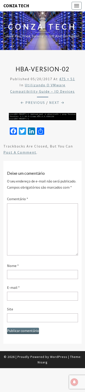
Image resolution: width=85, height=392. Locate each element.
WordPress (58, 357)
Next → (57, 102)
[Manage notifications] (74, 382)
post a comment (19, 152)
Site (10, 309)
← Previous (32, 102)
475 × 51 (67, 79)
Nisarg (43, 362)
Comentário (17, 199)
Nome (13, 265)
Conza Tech (16, 5)
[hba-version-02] (42, 118)
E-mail (13, 287)
